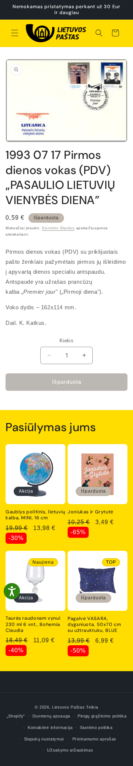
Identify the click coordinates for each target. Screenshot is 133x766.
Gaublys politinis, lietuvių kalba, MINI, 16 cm (35, 515)
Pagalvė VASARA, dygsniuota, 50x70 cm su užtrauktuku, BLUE (94, 624)
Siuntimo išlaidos (58, 228)
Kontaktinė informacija (50, 727)
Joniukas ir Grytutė (90, 512)
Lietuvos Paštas (68, 707)
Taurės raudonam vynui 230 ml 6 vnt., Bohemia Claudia (33, 624)
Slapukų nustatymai (44, 739)
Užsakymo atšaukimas (70, 750)
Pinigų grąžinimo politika (102, 716)
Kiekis (66, 340)
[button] (15, 33)
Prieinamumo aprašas (94, 739)
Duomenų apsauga (52, 716)
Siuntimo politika (96, 727)
